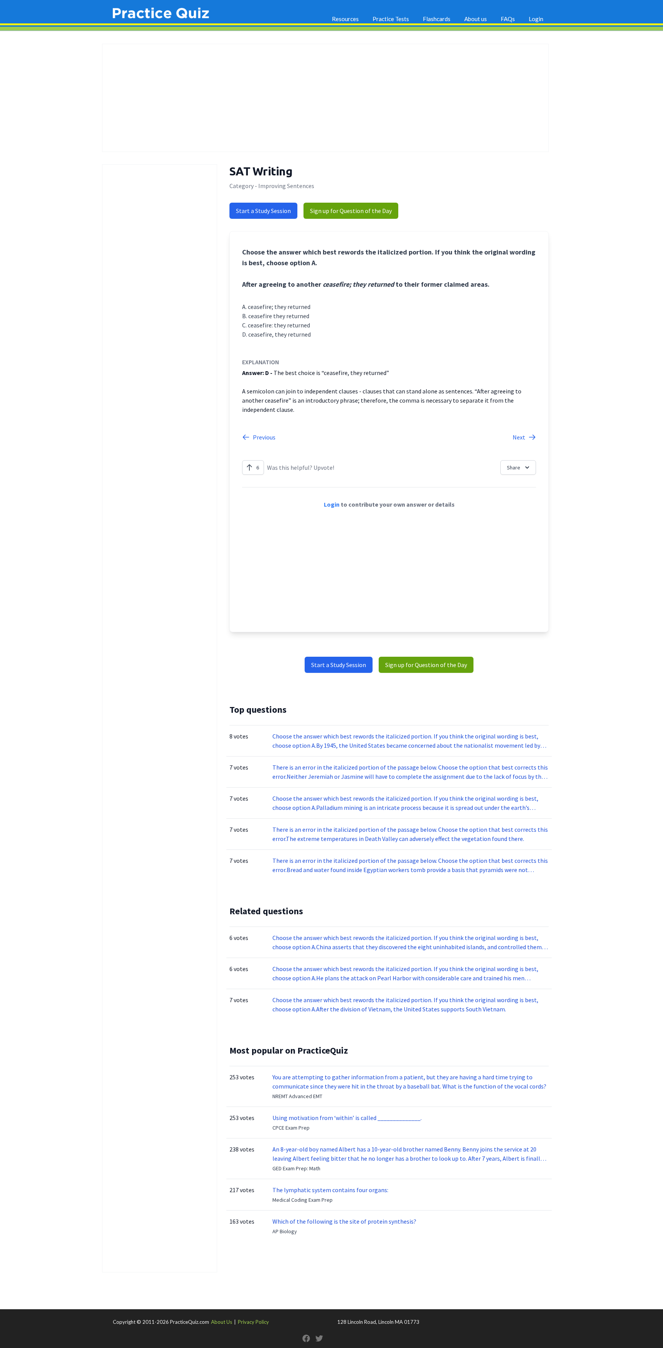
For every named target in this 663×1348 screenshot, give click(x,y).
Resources (345, 18)
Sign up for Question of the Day (351, 211)
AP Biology (284, 1231)
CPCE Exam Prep (291, 1127)
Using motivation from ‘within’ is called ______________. (347, 1118)
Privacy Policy (253, 1322)
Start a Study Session (263, 211)
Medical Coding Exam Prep (302, 1199)
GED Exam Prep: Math (296, 1168)
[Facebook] (306, 1338)
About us (475, 18)
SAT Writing (260, 171)
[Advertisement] (325, 98)
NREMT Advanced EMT (297, 1096)
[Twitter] (319, 1338)
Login (536, 18)
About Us (221, 1322)
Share (513, 467)
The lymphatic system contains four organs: (330, 1190)
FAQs (508, 18)
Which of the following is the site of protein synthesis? (344, 1221)
